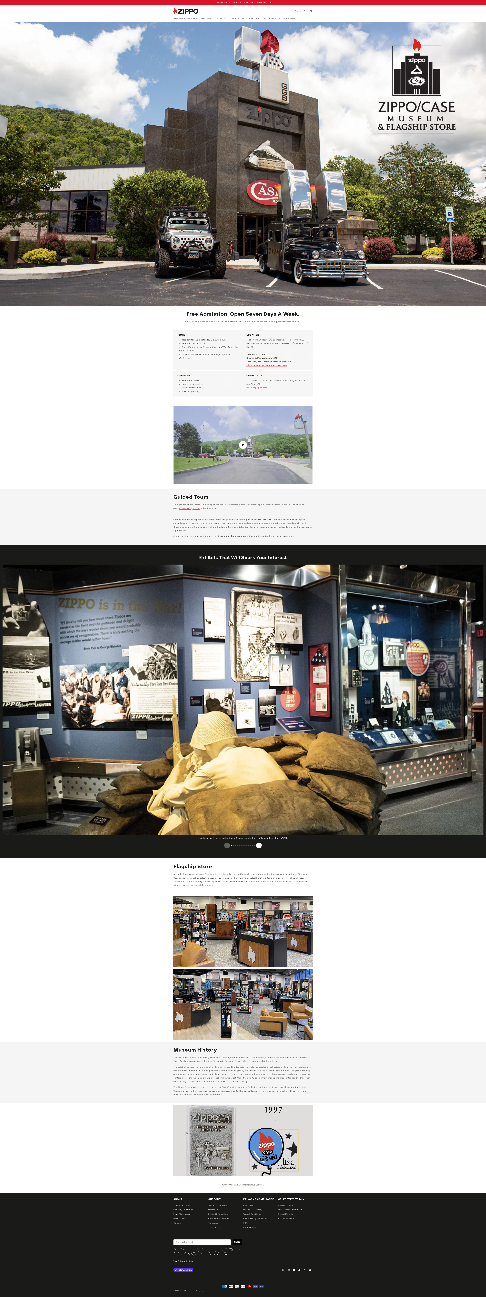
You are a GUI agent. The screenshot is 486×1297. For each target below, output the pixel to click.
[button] (185, 18)
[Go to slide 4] (237, 845)
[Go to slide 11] (252, 845)
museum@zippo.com (256, 388)
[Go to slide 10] (250, 845)
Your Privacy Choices (183, 1261)
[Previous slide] (227, 845)
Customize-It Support (218, 1219)
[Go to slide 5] (239, 845)
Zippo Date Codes (181, 1205)
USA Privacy (249, 1205)
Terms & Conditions (252, 1214)
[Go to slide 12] (254, 845)
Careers (177, 1223)
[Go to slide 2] (233, 845)
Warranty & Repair (217, 1205)
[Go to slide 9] (248, 845)
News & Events (180, 1219)
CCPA (245, 1223)
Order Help (213, 1210)
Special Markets (285, 1214)
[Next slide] (259, 845)
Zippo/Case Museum (182, 1214)
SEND (237, 1242)
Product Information (217, 1214)
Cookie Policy (249, 1227)
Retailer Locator (285, 1205)
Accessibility (214, 1227)
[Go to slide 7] (244, 845)
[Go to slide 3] (235, 845)
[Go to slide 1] (231, 845)
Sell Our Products (286, 1219)
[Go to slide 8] (246, 845)
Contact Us (213, 1223)
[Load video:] (243, 445)
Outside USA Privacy (252, 1210)
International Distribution (289, 1210)
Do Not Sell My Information (255, 1219)
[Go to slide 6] (241, 845)
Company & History (182, 1210)
